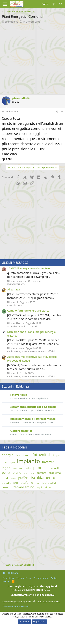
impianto (28, 461)
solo (16, 483)
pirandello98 (11, 21)
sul (32, 483)
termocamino (24, 487)
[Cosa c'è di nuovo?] (53, 4)
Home (6, 581)
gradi (5, 462)
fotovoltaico (43, 454)
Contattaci (8, 578)
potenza (41, 473)
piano (17, 472)
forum (26, 455)
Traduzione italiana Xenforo (16, 606)
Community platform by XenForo (31, 601)
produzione (9, 478)
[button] (4, 573)
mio (21, 468)
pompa (28, 472)
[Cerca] (60, 4)
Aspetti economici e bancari (22, 326)
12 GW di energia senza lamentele (28, 268)
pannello (54, 468)
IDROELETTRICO (16, 284)
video (48, 487)
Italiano (14, 573)
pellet (6, 472)
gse (12, 462)
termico (6, 487)
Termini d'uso (23, 578)
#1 (61, 111)
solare (6, 482)
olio (28, 468)
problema (55, 473)
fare (18, 455)
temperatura (46, 482)
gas (58, 455)
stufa (25, 482)
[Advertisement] (32, 58)
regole (39, 487)
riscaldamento (42, 477)
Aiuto (54, 578)
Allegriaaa (13, 289)
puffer (22, 478)
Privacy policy (40, 578)
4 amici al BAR (14, 305)
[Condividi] (57, 112)
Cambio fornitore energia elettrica (28, 310)
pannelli (40, 467)
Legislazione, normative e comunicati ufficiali (31, 351)
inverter (48, 462)
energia (7, 455)
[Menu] (5, 4)
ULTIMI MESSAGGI (15, 262)
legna (6, 468)
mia (14, 468)
